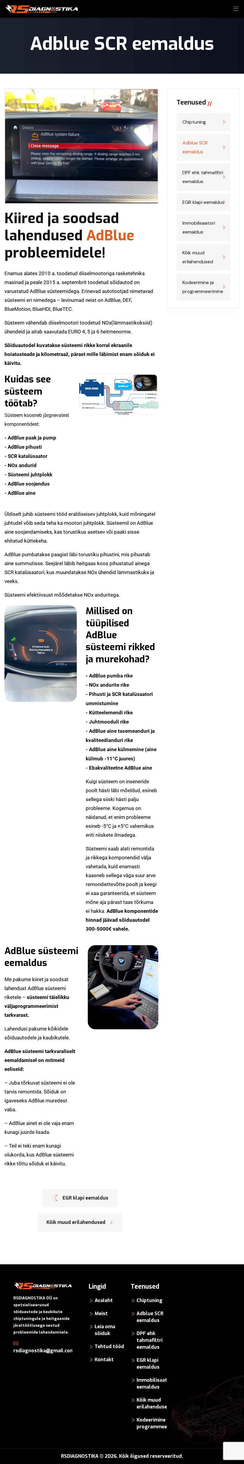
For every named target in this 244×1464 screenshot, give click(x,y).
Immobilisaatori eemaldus (198, 227)
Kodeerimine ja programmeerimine (202, 286)
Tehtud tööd (109, 1346)
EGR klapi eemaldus (203, 202)
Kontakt (104, 1359)
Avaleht (104, 1300)
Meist (101, 1313)
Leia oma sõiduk (105, 1330)
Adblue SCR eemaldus (195, 147)
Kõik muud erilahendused (197, 257)
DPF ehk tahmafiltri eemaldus (202, 177)
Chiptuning (194, 122)
